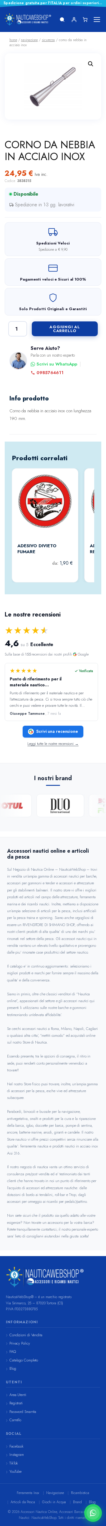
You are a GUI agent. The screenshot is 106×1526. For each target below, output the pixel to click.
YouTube (15, 1471)
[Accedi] (74, 19)
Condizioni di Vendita (25, 1335)
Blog (12, 1368)
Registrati (16, 1403)
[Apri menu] (97, 19)
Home (13, 40)
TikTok (13, 1463)
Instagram (16, 1454)
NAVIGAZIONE (29, 40)
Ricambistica (80, 1493)
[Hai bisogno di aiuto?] (93, 1513)
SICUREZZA (48, 40)
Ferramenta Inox (28, 1493)
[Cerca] (62, 19)
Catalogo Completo (23, 1360)
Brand (77, 1502)
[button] (90, 64)
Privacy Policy (19, 1343)
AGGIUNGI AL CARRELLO (64, 329)
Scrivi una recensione (57, 731)
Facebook (16, 1446)
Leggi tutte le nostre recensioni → (53, 743)
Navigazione (55, 1493)
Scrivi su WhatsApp (57, 364)
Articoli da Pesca (23, 1502)
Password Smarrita (22, 1411)
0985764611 (50, 373)
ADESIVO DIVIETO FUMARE (37, 549)
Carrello (15, 1420)
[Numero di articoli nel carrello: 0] (85, 19)
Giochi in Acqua (54, 1502)
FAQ (12, 1351)
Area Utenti (17, 1395)
